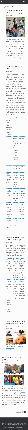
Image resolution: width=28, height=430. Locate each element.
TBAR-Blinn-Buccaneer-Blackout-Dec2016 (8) (16, 218)
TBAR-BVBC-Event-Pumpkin (9, 279)
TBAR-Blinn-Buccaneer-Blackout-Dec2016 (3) (22, 188)
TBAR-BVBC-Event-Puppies (22, 258)
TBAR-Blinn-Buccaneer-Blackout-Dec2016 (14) (16, 165)
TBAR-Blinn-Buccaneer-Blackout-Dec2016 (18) (16, 172)
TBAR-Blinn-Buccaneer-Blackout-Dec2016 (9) (22, 172)
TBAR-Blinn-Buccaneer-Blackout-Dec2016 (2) (16, 188)
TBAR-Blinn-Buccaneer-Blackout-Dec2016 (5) (16, 136)
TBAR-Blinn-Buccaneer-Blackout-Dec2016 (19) (16, 117)
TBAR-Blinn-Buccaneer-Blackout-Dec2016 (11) (16, 202)
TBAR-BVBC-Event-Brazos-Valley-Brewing (9, 301)
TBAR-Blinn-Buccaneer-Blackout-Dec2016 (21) (9, 202)
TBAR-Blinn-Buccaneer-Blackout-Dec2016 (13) (9, 136)
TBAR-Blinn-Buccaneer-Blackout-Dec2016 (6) (9, 117)
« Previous (19, 411)
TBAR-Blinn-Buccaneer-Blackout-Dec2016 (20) (22, 117)
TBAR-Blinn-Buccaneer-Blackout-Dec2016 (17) (9, 218)
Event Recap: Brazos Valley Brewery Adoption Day (15, 238)
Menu (25, 1)
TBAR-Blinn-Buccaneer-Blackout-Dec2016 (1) (9, 165)
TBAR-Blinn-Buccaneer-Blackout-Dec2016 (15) (9, 172)
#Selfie (23, 392)
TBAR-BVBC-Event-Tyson (16, 258)
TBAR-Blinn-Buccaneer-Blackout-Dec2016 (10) (9, 188)
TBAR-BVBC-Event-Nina (16, 279)
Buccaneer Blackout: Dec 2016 (14, 67)
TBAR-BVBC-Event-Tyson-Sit (9, 258)
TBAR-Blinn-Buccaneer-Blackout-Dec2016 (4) (22, 136)
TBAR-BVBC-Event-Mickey (22, 279)
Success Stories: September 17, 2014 (13, 358)
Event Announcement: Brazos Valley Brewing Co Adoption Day (15, 323)
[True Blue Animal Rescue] (1, 1)
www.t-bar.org (9, 53)
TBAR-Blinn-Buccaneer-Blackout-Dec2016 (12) (22, 202)
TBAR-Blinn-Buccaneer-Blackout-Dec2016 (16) (22, 218)
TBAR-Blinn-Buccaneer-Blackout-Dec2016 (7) (22, 165)
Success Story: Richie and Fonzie (14, 11)
